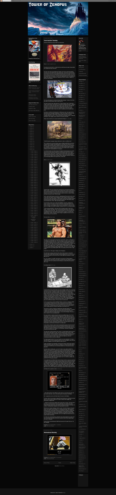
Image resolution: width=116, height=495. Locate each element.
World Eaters (81, 463)
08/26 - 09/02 (34, 180)
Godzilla (80, 248)
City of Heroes (81, 165)
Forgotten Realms (82, 227)
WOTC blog (53, 265)
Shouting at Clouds (82, 406)
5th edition (81, 99)
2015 (31, 144)
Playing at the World (83, 75)
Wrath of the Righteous (81, 466)
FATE (80, 218)
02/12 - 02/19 (34, 232)
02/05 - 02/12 (34, 234)
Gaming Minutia (82, 244)
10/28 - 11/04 (33, 165)
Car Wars (81, 151)
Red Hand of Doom (82, 367)
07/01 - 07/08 (34, 193)
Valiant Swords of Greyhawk (82, 448)
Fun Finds (81, 236)
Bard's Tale (81, 126)
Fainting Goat (81, 216)
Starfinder (81, 417)
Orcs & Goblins (82, 347)
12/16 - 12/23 (34, 154)
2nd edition (81, 85)
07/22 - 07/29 (34, 188)
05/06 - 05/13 (34, 207)
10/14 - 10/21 (34, 169)
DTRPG (80, 205)
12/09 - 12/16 (34, 156)
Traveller (80, 434)
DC (79, 190)
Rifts (80, 370)
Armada (80, 118)
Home (59, 462)
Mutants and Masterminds (81, 329)
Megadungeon (82, 303)
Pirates (80, 355)
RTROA (80, 382)
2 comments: (58, 424)
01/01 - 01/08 (34, 242)
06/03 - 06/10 (34, 200)
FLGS (80, 225)
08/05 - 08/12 (34, 185)
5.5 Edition (81, 97)
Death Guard (81, 194)
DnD (80, 198)
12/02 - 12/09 (34, 157)
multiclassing (59, 368)
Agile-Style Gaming (82, 107)
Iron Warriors (81, 281)
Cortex (80, 174)
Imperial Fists (81, 271)
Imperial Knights (82, 275)
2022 (31, 133)
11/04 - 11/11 (33, 164)
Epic (80, 214)
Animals (80, 110)
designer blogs (52, 217)
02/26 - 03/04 (34, 229)
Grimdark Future (82, 256)
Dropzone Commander (81, 203)
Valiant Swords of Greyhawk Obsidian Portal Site (82, 57)
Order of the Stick (32, 120)
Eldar (80, 212)
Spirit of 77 (81, 411)
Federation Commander (81, 221)
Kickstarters (81, 285)
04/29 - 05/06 (34, 208)
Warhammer (81, 455)
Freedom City (81, 230)
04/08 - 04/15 (34, 213)
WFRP (80, 461)
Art (79, 120)
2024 (31, 129)
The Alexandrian (82, 69)
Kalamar (80, 283)
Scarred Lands (82, 396)
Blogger (64, 492)
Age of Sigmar (81, 105)
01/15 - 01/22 (34, 238)
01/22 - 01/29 (34, 237)
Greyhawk (81, 254)
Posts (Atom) (62, 465)
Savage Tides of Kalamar (82, 392)
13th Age (80, 81)
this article (68, 118)
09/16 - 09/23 (34, 175)
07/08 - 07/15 (34, 192)
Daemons (81, 182)
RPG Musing (81, 372)
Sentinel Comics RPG (83, 401)
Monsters (81, 314)
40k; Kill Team (81, 93)
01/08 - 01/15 (34, 240)
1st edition (81, 83)
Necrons (80, 333)
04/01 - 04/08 (34, 215)
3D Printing (81, 87)
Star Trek (80, 413)
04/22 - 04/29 (34, 210)
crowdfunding (81, 178)
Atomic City (81, 122)
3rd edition (81, 89)
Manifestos (81, 297)
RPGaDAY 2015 (82, 378)
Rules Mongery (82, 384)
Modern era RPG (82, 312)
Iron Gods (81, 277)
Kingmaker (81, 289)
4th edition (81, 95)
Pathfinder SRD (32, 106)
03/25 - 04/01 (34, 222)
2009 (31, 247)
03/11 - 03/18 (33, 225)
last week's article (49, 159)
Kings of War (81, 291)
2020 (31, 136)
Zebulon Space (82, 468)
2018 (31, 139)
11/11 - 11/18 (33, 162)
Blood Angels (81, 135)
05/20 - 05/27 (34, 203)
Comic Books (81, 169)
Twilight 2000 (81, 438)
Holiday (80, 267)
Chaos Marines (82, 157)
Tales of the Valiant (82, 423)
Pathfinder (81, 353)
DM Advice (81, 196)
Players (80, 359)
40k (79, 91)
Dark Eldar (81, 188)
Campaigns (81, 146)
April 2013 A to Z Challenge (82, 116)
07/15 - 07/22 (34, 190)
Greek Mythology (82, 250)
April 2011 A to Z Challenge (82, 113)
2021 (31, 134)
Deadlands (81, 192)
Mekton (80, 305)
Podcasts (80, 363)
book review (81, 141)
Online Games (81, 342)
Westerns (81, 459)
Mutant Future (81, 326)
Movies (80, 319)
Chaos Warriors (82, 159)
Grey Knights (81, 252)
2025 (31, 128)
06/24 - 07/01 (34, 195)
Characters (81, 161)
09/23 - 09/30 (34, 174)
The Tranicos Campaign (81, 432)
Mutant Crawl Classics (81, 324)
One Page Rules (82, 340)
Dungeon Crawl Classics (82, 208)
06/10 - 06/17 (34, 198)
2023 (31, 131)
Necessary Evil (82, 331)
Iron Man (80, 279)
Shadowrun (81, 404)
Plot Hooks (81, 361)
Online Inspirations (82, 344)
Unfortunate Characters (81, 445)
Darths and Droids (32, 116)
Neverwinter (81, 335)
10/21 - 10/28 (34, 167)
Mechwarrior (81, 301)
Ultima (80, 442)
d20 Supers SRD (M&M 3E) (34, 110)
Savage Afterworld (82, 73)
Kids (80, 287)
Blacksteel (82, 44)
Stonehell (81, 419)
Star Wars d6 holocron (33, 104)
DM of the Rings (32, 118)
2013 (31, 148)
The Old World (82, 429)
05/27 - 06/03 (34, 202)
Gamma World (82, 246)
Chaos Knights (82, 155)
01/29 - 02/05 (34, 235)
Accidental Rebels (82, 103)
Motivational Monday (50, 432)
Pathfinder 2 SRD (32, 108)
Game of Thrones (82, 240)
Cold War (80, 167)
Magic (80, 293)
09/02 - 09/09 (34, 179)
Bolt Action (81, 139)
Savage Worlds (82, 394)
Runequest (81, 386)
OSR (80, 351)
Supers (80, 421)
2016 (31, 143)
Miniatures (81, 310)
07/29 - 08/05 (34, 187)
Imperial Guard (82, 273)
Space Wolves (81, 409)
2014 (31, 146)
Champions (81, 153)
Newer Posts (46, 462)
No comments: (59, 457)
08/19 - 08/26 (34, 182)
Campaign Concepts (83, 143)
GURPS (80, 261)
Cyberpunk (81, 180)
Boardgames (81, 137)
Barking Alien (81, 67)
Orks (80, 349)
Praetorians (81, 365)
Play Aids (80, 357)
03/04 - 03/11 (33, 227)
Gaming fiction (81, 242)
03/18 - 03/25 (34, 224)
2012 (31, 149)
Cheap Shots (81, 163)
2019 (31, 138)
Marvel (80, 299)
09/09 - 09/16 (34, 177)
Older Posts (72, 462)
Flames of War (82, 223)
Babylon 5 (81, 124)
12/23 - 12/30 (34, 152)
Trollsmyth (81, 71)
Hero (80, 265)
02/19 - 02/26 (34, 230)
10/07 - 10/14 (34, 170)
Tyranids (80, 440)
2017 (31, 141)
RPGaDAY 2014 (82, 376)
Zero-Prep (81, 470)
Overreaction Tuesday (51, 40)
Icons (80, 269)
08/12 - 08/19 (34, 184)
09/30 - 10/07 (34, 172)
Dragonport (81, 200)
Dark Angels (81, 184)
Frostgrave (81, 235)
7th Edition (81, 101)
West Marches (81, 457)
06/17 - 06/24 (34, 197)
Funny (80, 238)
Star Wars (81, 415)
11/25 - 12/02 (33, 159)
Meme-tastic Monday (83, 307)
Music (80, 321)
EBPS (80, 210)
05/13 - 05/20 (34, 205)
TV (79, 436)
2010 (31, 245)
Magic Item (81, 295)
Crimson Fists (81, 176)
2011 (31, 244)
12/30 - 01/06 (34, 151)
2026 (31, 126)
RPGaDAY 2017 (82, 380)
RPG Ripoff (81, 374)
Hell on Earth (81, 263)
